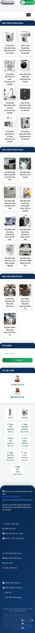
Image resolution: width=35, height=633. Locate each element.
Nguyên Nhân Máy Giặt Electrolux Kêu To (9, 331)
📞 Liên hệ (6, 592)
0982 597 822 (9, 528)
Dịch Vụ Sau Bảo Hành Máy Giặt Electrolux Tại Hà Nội (25, 106)
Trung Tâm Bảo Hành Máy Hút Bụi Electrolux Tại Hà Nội (9, 108)
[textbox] (17, 353)
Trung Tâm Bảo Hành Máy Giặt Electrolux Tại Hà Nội (10, 49)
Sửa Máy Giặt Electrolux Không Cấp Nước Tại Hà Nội (10, 234)
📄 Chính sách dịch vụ (11, 583)
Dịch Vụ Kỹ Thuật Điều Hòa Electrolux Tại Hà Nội (25, 49)
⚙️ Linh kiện (7, 563)
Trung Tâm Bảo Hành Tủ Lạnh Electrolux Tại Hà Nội (10, 79)
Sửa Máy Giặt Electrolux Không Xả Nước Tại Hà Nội (25, 234)
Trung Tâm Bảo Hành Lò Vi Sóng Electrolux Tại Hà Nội (10, 136)
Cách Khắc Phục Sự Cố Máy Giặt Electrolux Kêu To (25, 304)
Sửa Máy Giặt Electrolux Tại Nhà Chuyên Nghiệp (10, 262)
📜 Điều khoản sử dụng (12, 587)
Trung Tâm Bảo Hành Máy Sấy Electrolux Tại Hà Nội (25, 135)
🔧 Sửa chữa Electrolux (11, 553)
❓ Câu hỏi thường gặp (11, 597)
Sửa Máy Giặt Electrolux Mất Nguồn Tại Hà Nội (25, 262)
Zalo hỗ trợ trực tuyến (14, 533)
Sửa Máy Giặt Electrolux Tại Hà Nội (25, 174)
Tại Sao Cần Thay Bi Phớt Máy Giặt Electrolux (10, 302)
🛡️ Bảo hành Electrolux (12, 558)
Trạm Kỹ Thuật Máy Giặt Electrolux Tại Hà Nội (25, 78)
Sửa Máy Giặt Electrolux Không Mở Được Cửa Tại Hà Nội (25, 206)
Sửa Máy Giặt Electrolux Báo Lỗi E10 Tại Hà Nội (9, 176)
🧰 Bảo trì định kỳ (9, 568)
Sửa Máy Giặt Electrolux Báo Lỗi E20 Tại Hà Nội (9, 204)
